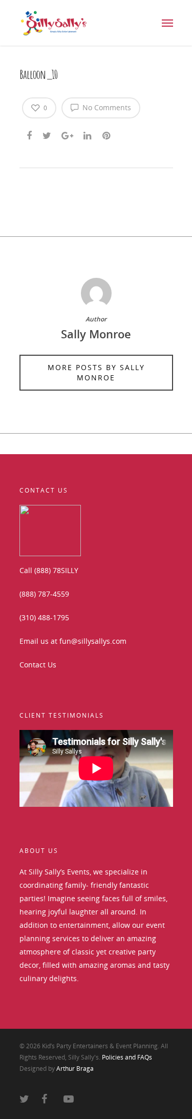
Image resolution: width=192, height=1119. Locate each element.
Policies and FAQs (127, 1057)
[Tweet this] (47, 134)
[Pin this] (107, 134)
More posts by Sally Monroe (96, 372)
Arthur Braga (75, 1068)
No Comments (105, 107)
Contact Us (37, 664)
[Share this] (30, 134)
